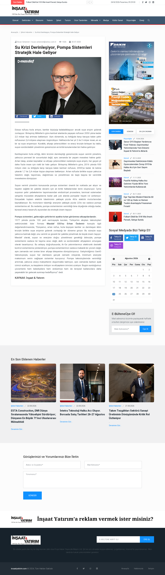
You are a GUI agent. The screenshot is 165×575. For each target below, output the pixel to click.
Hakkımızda (138, 568)
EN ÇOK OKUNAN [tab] (145, 131)
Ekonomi (39, 20)
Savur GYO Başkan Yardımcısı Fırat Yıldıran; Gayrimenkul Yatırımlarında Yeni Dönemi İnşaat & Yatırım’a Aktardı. (137, 146)
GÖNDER (32, 495)
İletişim (151, 568)
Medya (106, 20)
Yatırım (50, 20)
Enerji (141, 20)
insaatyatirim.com (19, 568)
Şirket (58, 20)
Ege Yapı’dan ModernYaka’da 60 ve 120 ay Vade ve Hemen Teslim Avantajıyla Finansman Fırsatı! (138, 202)
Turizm (68, 20)
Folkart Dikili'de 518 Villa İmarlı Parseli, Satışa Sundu (138, 218)
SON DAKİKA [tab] (116, 131)
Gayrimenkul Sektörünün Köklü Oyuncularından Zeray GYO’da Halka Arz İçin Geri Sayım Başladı (138, 166)
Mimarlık (94, 20)
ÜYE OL (147, 539)
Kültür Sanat (117, 20)
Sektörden (26, 20)
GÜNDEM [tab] (130, 131)
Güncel (15, 20)
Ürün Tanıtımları (80, 20)
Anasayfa (14, 32)
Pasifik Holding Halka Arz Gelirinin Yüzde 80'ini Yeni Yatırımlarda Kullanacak (136, 183)
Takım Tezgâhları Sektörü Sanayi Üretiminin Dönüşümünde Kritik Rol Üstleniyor (129, 414)
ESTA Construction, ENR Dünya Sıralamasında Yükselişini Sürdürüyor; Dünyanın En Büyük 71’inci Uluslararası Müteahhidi (33, 416)
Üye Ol (145, 329)
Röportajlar (131, 20)
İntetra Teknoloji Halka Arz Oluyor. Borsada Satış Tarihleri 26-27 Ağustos (82, 412)
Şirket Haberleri (26, 32)
